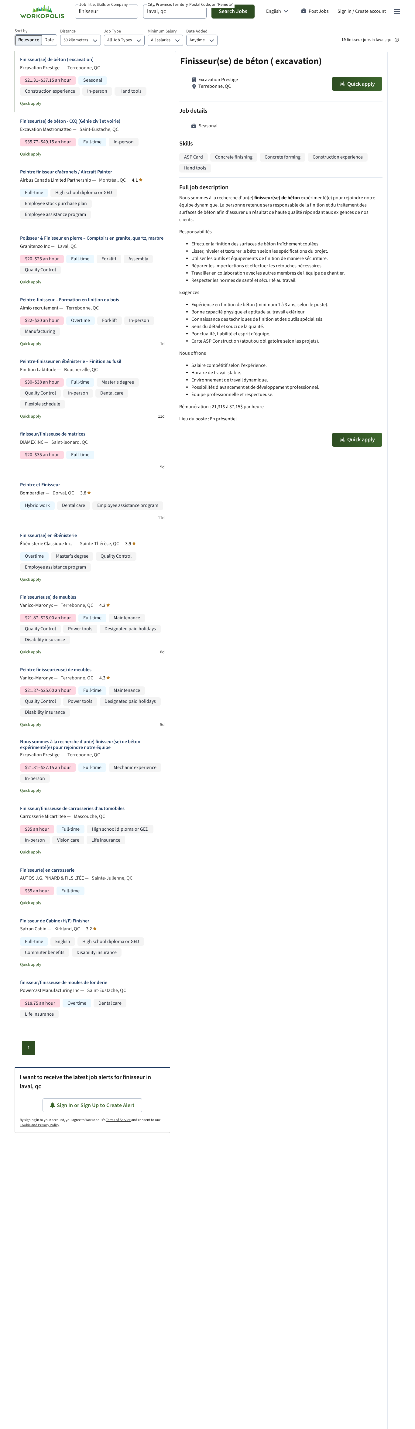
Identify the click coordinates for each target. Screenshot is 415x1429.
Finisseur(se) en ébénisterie (48, 535)
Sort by (21, 31)
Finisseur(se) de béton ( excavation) (57, 60)
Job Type (112, 31)
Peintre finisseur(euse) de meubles (55, 670)
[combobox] (106, 12)
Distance (68, 31)
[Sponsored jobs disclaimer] (396, 39)
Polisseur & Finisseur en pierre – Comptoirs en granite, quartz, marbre (91, 238)
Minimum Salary (162, 31)
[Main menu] (396, 11)
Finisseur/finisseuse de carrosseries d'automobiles (72, 809)
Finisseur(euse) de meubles (48, 597)
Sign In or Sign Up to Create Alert (96, 1105)
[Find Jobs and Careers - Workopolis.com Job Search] (42, 11)
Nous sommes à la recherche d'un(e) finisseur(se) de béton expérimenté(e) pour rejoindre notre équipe (80, 744)
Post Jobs (319, 11)
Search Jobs (233, 11)
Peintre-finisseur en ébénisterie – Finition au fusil (70, 361)
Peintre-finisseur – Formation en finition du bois (69, 300)
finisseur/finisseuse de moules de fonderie (63, 983)
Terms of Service (118, 1120)
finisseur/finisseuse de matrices (52, 434)
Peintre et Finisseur (40, 485)
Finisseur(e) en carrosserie (47, 870)
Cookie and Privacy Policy (39, 1125)
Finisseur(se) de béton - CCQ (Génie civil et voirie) (70, 121)
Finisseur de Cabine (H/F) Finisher (54, 921)
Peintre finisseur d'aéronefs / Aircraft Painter (66, 172)
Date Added (197, 31)
